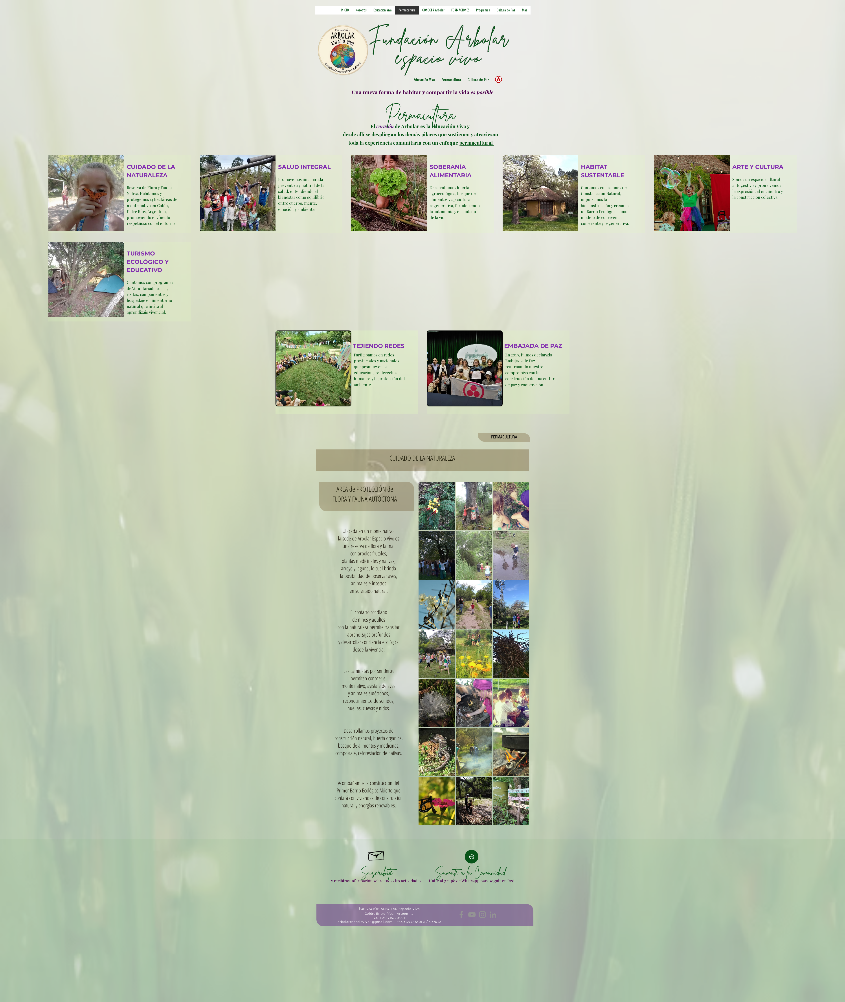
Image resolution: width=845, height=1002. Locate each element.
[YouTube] (471, 914)
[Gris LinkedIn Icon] (493, 914)
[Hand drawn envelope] (376, 854)
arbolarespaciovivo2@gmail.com (365, 922)
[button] (382, 10)
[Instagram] (482, 914)
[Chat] (471, 856)
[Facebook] (461, 914)
